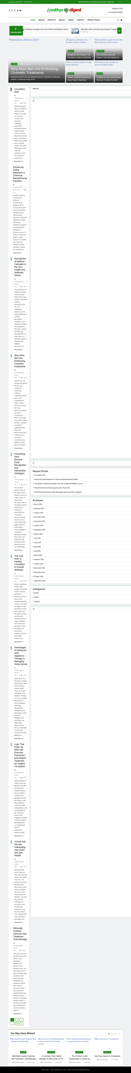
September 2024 (39, 581)
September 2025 (39, 530)
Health (41, 20)
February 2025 (39, 559)
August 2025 (38, 534)
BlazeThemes (84, 1070)
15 (17, 1023)
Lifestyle (52, 20)
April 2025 (37, 551)
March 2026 (38, 504)
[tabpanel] (23, 1050)
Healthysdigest (19, 1062)
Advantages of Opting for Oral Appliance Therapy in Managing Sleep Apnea (20, 655)
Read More (18, 161)
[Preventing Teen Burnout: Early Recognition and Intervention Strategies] (104, 32)
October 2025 (38, 525)
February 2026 (39, 508)
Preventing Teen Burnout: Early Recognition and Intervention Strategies (58, 492)
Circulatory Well (40, 475)
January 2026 (38, 513)
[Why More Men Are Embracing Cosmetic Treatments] (53, 32)
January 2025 (38, 564)
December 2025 (39, 517)
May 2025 (37, 547)
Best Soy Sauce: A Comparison (107, 1056)
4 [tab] (117, 1033)
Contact (80, 20)
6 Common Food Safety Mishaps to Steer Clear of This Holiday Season (51, 1059)
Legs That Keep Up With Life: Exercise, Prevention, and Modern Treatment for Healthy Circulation (20, 755)
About (71, 20)
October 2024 (38, 576)
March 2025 (38, 555)
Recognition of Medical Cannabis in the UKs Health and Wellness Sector (20, 267)
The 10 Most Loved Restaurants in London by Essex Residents (79, 1059)
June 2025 (37, 542)
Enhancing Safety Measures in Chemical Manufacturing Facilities (56, 479)
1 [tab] (109, 1033)
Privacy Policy (93, 20)
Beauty (62, 20)
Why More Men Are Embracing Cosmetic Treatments (96, 2)
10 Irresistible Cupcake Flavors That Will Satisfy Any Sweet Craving (108, 57)
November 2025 (39, 521)
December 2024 (39, 568)
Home (33, 20)
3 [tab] (114, 1033)
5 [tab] (119, 1033)
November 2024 (39, 572)
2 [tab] (111, 1033)
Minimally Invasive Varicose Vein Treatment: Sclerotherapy (20, 934)
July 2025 (37, 538)
